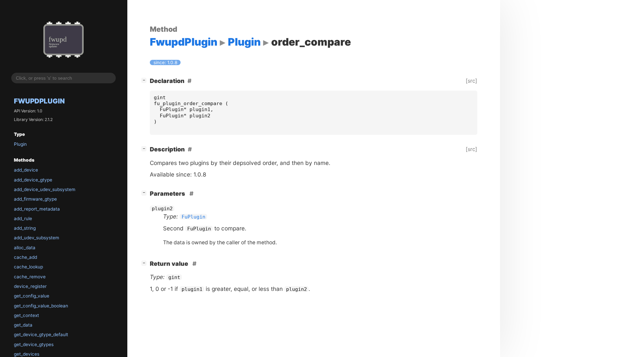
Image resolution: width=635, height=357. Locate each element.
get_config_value (31, 295)
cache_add (25, 257)
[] (145, 80)
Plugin (20, 144)
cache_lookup (28, 266)
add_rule (23, 218)
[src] (471, 80)
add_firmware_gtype (35, 199)
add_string (25, 228)
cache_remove (30, 276)
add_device (26, 170)
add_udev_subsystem (36, 237)
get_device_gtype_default (41, 334)
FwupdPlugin (39, 101)
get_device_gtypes (34, 344)
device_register (30, 286)
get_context (26, 315)
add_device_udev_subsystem (44, 189)
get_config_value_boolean (41, 305)
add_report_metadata (37, 209)
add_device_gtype (33, 179)
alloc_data (24, 247)
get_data (23, 325)
